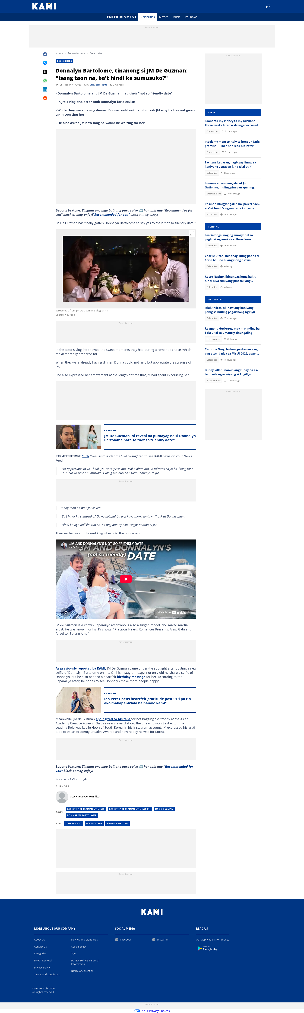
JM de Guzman (164, 808)
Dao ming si (73, 823)
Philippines (212, 214)
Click (85, 456)
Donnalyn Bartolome (82, 815)
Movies (163, 17)
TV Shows (191, 17)
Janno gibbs (94, 823)
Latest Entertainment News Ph (130, 808)
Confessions (212, 131)
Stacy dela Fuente (98, 84)
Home (59, 53)
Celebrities (148, 17)
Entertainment (122, 16)
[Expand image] (192, 233)
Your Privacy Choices (156, 1011)
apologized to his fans (113, 719)
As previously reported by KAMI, (81, 668)
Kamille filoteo (117, 823)
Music (176, 17)
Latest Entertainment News (85, 808)
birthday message (131, 677)
